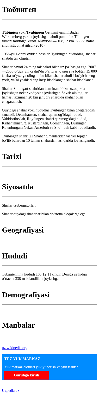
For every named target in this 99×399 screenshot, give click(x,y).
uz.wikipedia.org (14, 348)
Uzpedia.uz (10, 390)
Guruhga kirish (26, 375)
